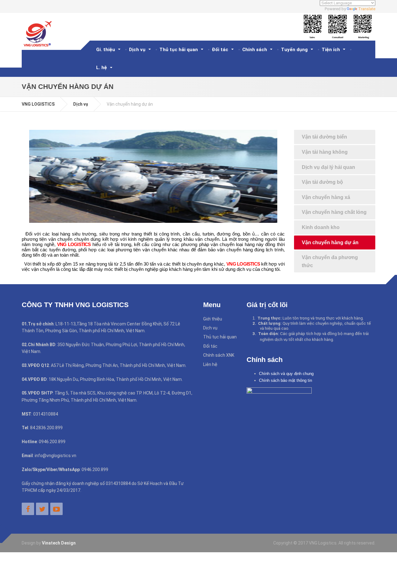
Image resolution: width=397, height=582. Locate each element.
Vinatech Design (59, 542)
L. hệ (101, 67)
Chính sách (254, 49)
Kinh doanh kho (321, 227)
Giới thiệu (212, 318)
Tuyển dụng (294, 49)
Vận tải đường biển (324, 136)
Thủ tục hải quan (178, 49)
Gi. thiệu (105, 49)
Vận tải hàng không (325, 152)
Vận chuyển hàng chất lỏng (334, 212)
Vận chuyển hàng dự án (330, 242)
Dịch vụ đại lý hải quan (328, 167)
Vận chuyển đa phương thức (330, 261)
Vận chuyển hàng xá (326, 197)
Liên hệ (210, 364)
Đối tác (220, 49)
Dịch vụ (137, 49)
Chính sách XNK (218, 355)
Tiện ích (331, 49)
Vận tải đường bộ (322, 182)
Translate (366, 9)
